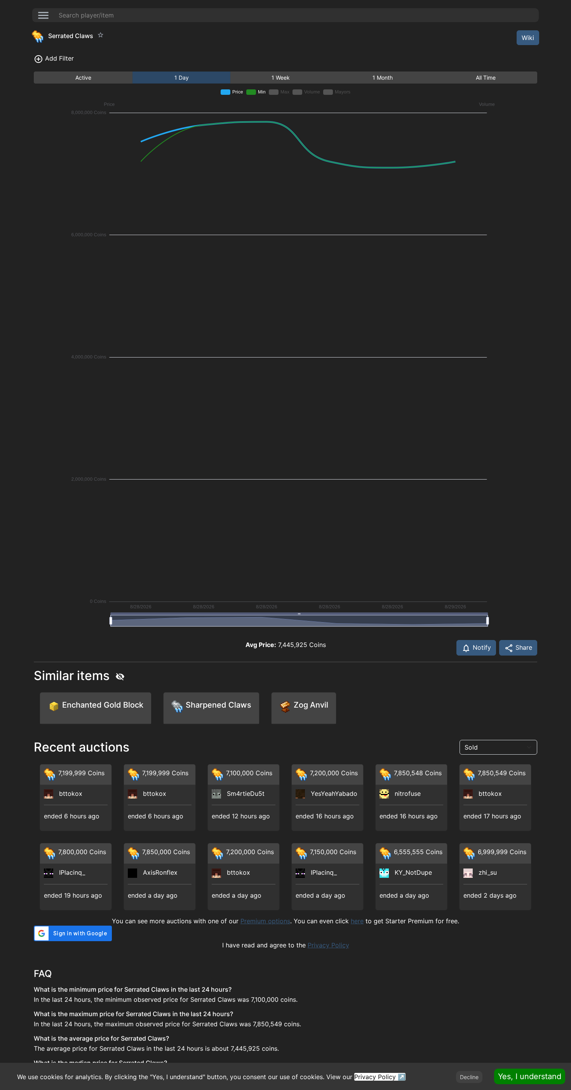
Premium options (265, 921)
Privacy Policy (328, 945)
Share (523, 647)
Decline (469, 1077)
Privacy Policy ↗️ (380, 1077)
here (357, 921)
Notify (481, 647)
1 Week (281, 77)
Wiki (528, 38)
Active (83, 77)
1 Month (383, 77)
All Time (486, 77)
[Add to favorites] (100, 35)
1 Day (181, 77)
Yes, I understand (529, 1076)
